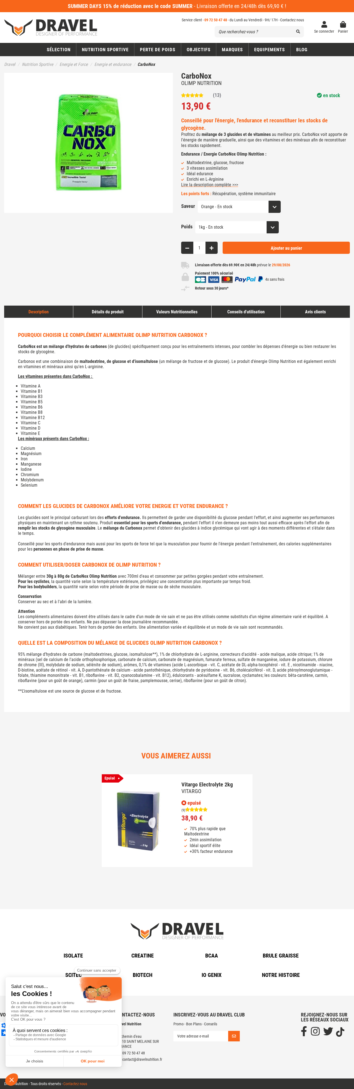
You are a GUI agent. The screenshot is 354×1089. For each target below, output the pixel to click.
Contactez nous (292, 20)
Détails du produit (108, 311)
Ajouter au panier (286, 248)
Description (38, 311)
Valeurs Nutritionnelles (176, 311)
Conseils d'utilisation (246, 311)
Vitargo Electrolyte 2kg (207, 784)
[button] (198, 49)
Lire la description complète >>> (209, 184)
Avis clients (315, 311)
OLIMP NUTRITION (201, 83)
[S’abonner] (234, 1036)
